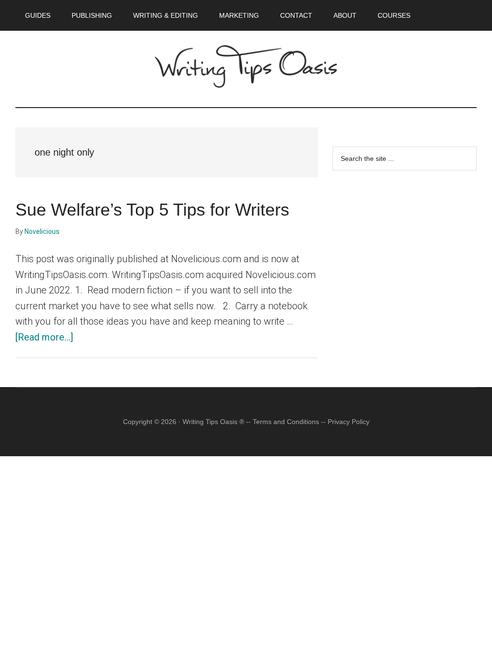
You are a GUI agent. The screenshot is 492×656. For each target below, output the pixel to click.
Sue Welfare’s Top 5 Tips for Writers (152, 209)
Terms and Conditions (286, 421)
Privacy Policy (348, 421)
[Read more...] (44, 337)
